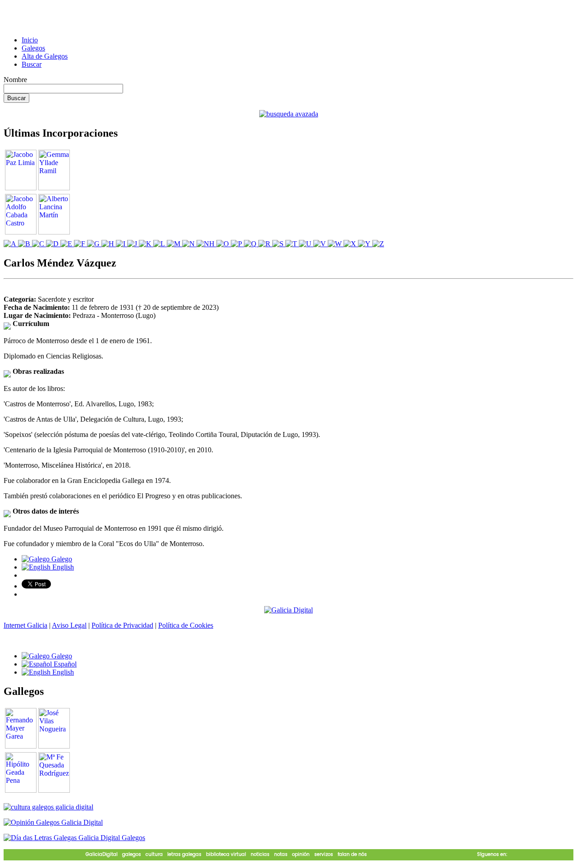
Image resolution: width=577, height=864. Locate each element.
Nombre (15, 79)
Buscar (31, 64)
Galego (61, 559)
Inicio (30, 40)
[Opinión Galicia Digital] (53, 822)
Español (64, 664)
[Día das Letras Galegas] (74, 837)
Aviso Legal (69, 625)
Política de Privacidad (122, 625)
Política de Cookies (185, 625)
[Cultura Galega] (48, 807)
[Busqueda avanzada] (288, 114)
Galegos (33, 48)
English (62, 567)
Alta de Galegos (45, 56)
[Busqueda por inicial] (11, 244)
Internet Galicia (25, 625)
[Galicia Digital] (288, 609)
